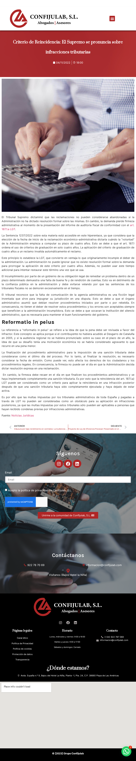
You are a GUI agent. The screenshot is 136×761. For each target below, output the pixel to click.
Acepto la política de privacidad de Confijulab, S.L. (40, 490)
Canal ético (22, 638)
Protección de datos (22, 654)
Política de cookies (22, 649)
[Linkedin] (77, 464)
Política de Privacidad (22, 643)
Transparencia (22, 659)
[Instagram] (59, 464)
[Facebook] (68, 464)
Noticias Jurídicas (22, 415)
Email (8, 472)
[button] (112, 18)
